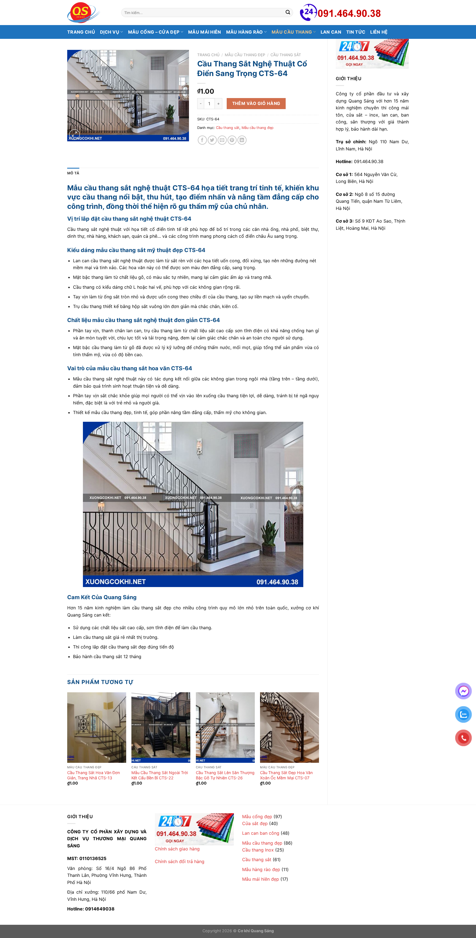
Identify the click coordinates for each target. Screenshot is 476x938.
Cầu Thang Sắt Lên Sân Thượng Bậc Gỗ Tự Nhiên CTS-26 (225, 775)
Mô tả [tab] (73, 173)
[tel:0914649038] (372, 54)
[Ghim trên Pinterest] (232, 140)
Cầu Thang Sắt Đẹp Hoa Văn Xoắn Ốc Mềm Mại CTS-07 (286, 775)
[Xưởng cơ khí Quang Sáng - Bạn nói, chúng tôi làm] (90, 12)
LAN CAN (331, 32)
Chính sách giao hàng (177, 849)
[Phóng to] (74, 134)
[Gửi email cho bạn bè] (222, 140)
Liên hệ (379, 32)
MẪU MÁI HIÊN (204, 32)
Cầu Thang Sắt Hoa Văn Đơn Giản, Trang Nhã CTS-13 (93, 775)
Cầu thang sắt (286, 55)
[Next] (319, 744)
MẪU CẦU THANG (292, 32)
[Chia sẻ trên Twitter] (212, 140)
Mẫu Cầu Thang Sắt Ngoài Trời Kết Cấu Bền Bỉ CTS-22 (159, 775)
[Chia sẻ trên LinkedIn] (242, 140)
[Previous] (67, 744)
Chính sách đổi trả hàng (179, 861)
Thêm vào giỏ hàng (256, 103)
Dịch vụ (109, 32)
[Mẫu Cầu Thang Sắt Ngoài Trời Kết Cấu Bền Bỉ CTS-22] (160, 727)
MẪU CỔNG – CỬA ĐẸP (154, 32)
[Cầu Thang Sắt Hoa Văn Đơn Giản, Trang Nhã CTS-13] (96, 727)
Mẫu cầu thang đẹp (245, 55)
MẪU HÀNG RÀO (244, 32)
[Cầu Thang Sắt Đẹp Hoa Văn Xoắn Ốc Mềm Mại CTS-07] (289, 727)
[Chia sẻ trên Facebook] (202, 140)
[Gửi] (288, 12)
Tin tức (355, 32)
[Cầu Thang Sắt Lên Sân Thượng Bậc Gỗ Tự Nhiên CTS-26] (225, 727)
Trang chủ (81, 32)
